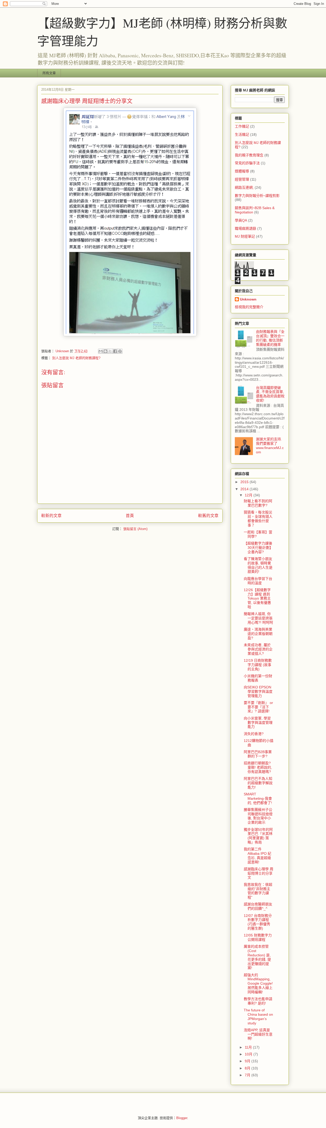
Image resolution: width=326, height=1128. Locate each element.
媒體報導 (242, 171)
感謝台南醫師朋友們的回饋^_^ (258, 906)
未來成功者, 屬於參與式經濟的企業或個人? (258, 649)
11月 (249, 1047)
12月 (249, 495)
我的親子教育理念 (249, 155)
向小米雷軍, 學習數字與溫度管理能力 (258, 722)
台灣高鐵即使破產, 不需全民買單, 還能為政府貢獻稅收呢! (270, 394)
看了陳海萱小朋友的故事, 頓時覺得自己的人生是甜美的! (258, 565)
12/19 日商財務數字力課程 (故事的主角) (258, 664)
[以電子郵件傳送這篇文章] (100, 351)
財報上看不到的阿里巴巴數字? (258, 503)
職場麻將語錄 (245, 228)
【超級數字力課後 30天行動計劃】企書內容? (258, 547)
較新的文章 (51, 515)
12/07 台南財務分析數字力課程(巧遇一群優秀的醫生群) (258, 922)
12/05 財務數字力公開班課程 (258, 937)
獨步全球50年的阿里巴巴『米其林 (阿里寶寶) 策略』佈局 (258, 835)
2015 (245, 482)
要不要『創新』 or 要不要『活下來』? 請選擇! (258, 707)
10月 (249, 1054)
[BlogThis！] (105, 351)
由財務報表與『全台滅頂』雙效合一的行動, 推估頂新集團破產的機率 (270, 338)
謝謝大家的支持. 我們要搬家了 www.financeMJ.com (270, 445)
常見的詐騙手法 (247, 163)
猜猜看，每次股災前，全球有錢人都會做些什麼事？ (258, 518)
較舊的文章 (208, 515)
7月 (248, 1075)
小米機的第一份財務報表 (258, 678)
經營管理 (242, 179)
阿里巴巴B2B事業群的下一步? (258, 754)
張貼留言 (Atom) (135, 529)
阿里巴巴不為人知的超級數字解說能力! (258, 783)
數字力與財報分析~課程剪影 (257, 196)
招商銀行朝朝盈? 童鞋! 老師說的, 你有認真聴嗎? (258, 767)
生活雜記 (242, 134)
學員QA (241, 220)
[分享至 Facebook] (115, 351)
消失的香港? (254, 734)
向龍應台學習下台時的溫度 (258, 581)
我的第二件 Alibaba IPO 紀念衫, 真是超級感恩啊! (257, 855)
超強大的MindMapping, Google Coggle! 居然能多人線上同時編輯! (258, 983)
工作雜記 (242, 126)
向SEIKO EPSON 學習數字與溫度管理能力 (258, 691)
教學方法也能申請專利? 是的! (258, 1001)
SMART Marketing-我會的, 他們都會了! (258, 798)
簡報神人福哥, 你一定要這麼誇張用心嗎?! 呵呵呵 (258, 618)
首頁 (130, 515)
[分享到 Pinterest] (120, 351)
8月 (248, 1068)
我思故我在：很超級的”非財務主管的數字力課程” (258, 890)
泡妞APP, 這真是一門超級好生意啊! (258, 1034)
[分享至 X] (110, 351)
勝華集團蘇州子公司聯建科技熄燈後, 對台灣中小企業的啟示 (258, 816)
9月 (248, 1061)
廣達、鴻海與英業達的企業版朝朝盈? (258, 633)
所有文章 (49, 73)
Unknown (248, 299)
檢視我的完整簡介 (249, 307)
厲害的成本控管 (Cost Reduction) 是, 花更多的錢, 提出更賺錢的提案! (257, 957)
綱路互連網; (244, 187)
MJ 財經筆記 (245, 236)
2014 (245, 489)
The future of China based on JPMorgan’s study (258, 1016)
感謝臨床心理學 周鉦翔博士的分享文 (258, 873)
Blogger (181, 1118)
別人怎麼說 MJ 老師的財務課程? (76, 358)
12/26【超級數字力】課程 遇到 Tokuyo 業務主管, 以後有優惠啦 (257, 598)
